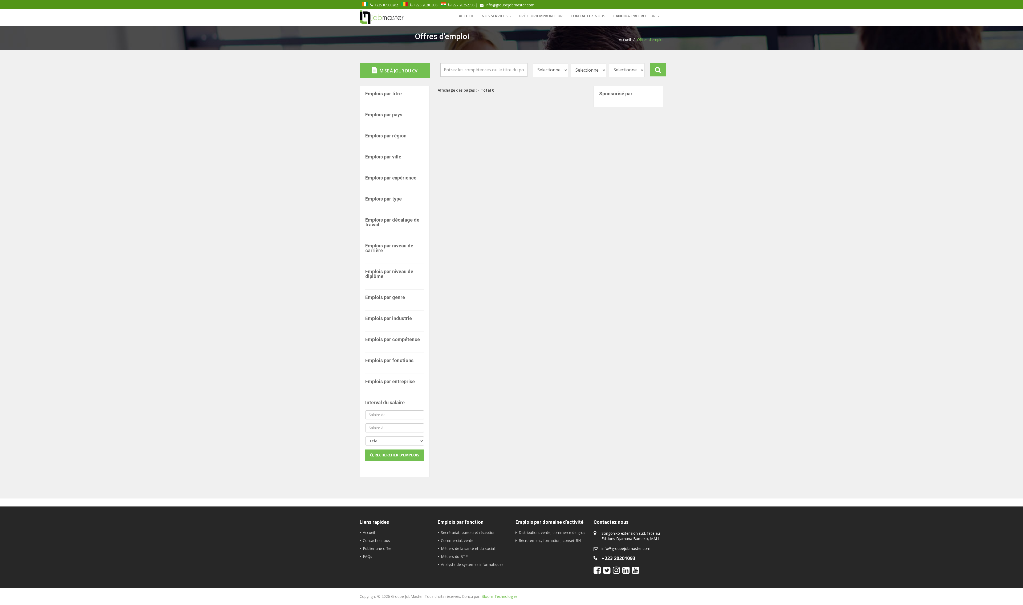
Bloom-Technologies (499, 596)
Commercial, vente (457, 540)
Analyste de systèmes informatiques (472, 564)
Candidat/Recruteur (635, 15)
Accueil (466, 15)
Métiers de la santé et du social (468, 548)
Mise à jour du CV (398, 71)
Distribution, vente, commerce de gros (552, 532)
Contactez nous (588, 15)
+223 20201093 (618, 558)
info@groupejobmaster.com (626, 548)
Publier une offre (377, 548)
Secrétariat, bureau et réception (468, 532)
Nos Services (495, 15)
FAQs (367, 556)
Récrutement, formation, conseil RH (550, 540)
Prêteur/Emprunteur (541, 15)
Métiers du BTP (454, 556)
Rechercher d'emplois (396, 454)
